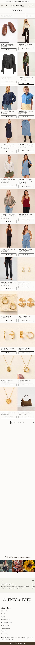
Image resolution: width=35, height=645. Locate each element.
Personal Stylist (5, 619)
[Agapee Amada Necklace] (9, 399)
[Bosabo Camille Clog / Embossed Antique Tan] (9, 31)
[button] (17, 643)
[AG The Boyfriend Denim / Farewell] (9, 269)
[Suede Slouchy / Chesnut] (26, 399)
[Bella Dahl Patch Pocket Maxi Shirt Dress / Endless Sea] (9, 131)
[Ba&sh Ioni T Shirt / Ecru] (26, 31)
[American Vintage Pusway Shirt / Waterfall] (26, 98)
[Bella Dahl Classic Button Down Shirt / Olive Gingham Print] (9, 201)
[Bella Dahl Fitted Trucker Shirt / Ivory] (9, 166)
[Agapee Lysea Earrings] (26, 269)
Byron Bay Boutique (6, 622)
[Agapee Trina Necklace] (26, 367)
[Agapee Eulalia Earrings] (9, 335)
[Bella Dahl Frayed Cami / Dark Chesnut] (9, 236)
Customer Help (5, 625)
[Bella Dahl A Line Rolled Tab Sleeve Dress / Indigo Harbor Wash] (26, 166)
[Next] (30, 422)
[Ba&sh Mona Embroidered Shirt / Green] (26, 64)
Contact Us (4, 611)
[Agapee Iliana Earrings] (9, 303)
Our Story (4, 614)
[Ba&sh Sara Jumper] (9, 64)
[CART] (32, 5)
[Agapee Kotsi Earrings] (26, 335)
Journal (3, 616)
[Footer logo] (17, 599)
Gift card (3, 631)
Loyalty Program (5, 634)
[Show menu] (2, 5)
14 (23, 422)
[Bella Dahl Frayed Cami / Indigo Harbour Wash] (26, 236)
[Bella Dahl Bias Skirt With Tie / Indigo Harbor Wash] (26, 131)
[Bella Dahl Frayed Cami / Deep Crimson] (26, 201)
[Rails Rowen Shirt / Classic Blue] (9, 98)
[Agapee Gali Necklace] (9, 367)
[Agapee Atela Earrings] (26, 303)
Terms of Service (5, 628)
